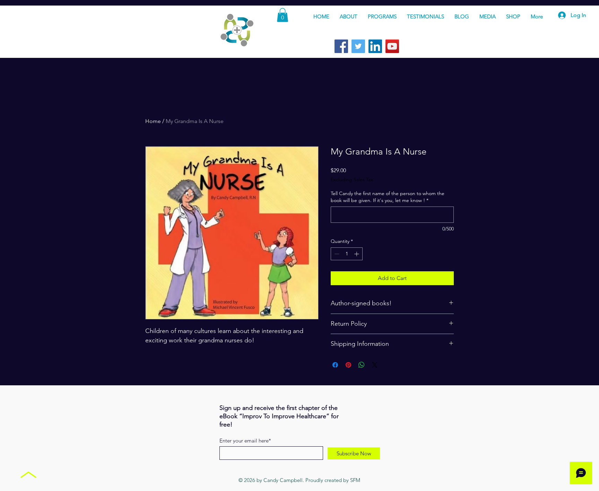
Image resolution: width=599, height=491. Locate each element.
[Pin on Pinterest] (348, 365)
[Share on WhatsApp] (361, 365)
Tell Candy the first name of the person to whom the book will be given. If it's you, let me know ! (387, 196)
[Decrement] (336, 254)
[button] (282, 15)
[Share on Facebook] (335, 365)
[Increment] (357, 254)
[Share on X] (375, 365)
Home (153, 121)
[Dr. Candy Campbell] (341, 46)
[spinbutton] (346, 254)
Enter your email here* (245, 440)
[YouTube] (392, 46)
